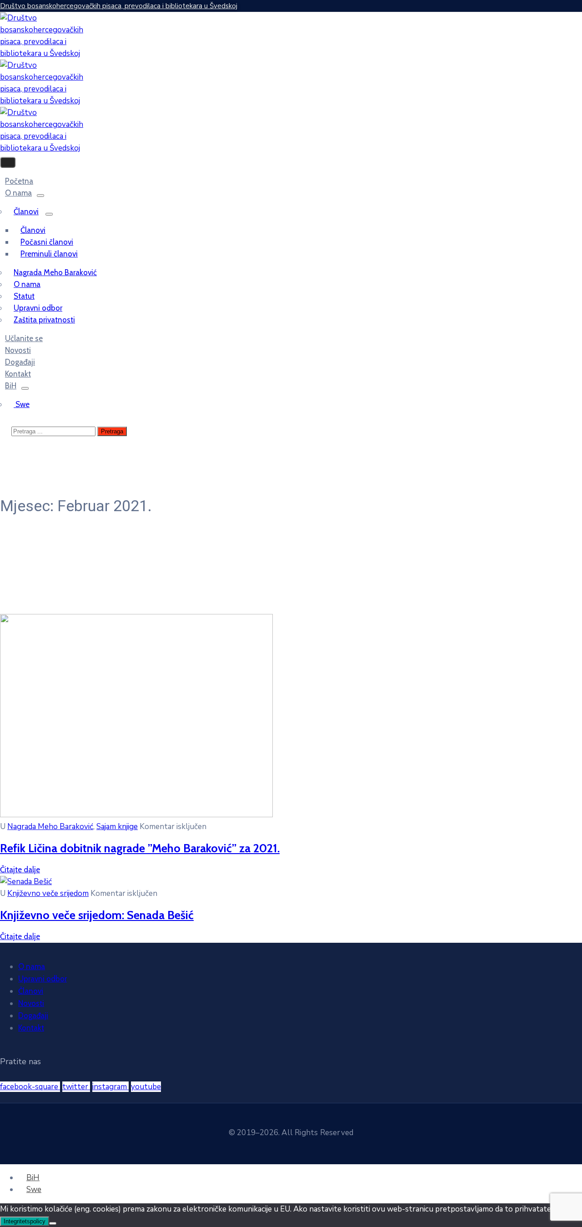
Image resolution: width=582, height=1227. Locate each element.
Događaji (33, 1015)
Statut (24, 296)
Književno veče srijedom (48, 893)
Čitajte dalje (20, 869)
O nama (18, 192)
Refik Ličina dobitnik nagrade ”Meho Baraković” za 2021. (140, 848)
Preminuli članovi (49, 253)
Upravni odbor (38, 307)
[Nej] (52, 1223)
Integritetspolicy (24, 1221)
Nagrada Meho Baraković (55, 272)
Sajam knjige (117, 826)
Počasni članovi (46, 241)
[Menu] (40, 195)
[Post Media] (136, 815)
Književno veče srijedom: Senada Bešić (97, 915)
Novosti (31, 1003)
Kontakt (31, 1027)
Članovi (26, 211)
